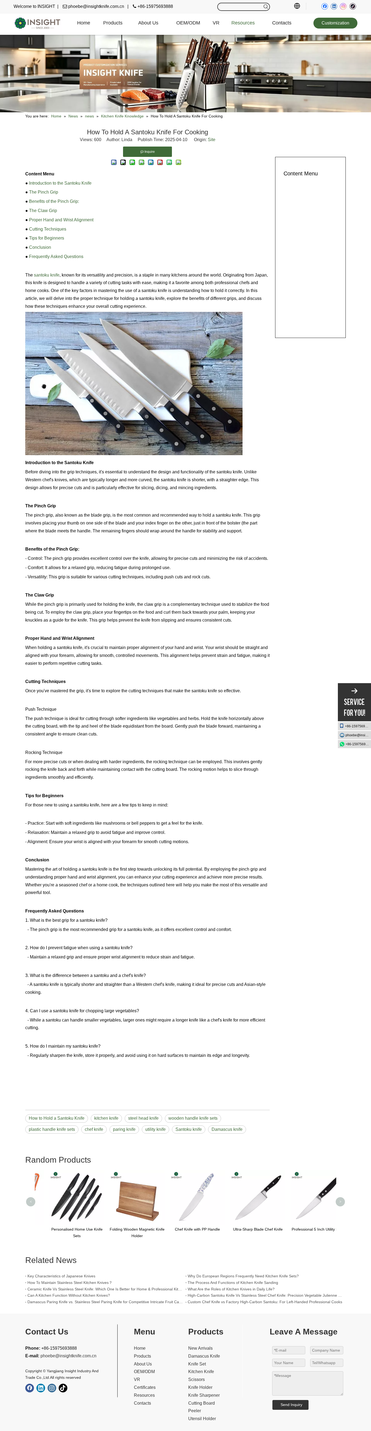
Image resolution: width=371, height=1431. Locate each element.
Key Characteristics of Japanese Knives (61, 1276)
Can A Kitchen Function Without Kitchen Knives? (68, 1295)
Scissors (196, 1379)
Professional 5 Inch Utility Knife (306, 1229)
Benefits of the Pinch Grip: (54, 201)
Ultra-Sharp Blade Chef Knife (246, 1229)
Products (142, 1356)
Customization (335, 23)
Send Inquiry (291, 1404)
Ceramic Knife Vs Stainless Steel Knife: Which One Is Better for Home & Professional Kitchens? (105, 1289)
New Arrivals (200, 1348)
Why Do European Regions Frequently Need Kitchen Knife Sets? (243, 1276)
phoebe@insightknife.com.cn (358, 735)
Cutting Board (201, 1403)
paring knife (124, 1129)
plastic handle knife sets (52, 1129)
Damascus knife (227, 1129)
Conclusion (40, 247)
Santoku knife (188, 1129)
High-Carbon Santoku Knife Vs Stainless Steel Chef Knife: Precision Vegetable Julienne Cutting (266, 1295)
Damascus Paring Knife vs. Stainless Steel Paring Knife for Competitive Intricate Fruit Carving (105, 1302)
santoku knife (46, 275)
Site (211, 139)
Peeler (194, 1410)
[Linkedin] (334, 6)
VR (137, 1379)
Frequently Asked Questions (56, 256)
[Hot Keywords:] (265, 6)
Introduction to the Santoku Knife (60, 183)
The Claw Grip (43, 210)
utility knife (155, 1129)
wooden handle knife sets (193, 1118)
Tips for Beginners (46, 238)
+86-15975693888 (358, 726)
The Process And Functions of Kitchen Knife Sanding (233, 1282)
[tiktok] (352, 6)
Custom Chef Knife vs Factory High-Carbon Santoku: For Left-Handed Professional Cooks (265, 1302)
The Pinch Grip (43, 192)
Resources (144, 1395)
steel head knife (143, 1118)
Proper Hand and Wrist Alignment (61, 220)
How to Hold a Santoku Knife (56, 1118)
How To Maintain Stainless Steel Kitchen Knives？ (69, 1282)
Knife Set (197, 1364)
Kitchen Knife (201, 1371)
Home (140, 1348)
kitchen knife (106, 1118)
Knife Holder (200, 1387)
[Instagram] (343, 6)
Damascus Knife (204, 1356)
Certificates (145, 1387)
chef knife (94, 1129)
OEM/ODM (144, 1371)
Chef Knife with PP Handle (185, 1229)
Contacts (142, 1403)
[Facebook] (324, 6)
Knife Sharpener (204, 1395)
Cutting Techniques (47, 229)
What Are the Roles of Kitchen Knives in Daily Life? (231, 1289)
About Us (143, 1364)
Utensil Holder (202, 1418)
